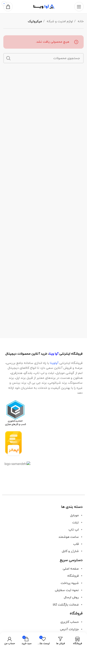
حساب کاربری (69, 622)
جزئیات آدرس (69, 629)
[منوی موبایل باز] (79, 6)
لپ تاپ (73, 530)
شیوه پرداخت (70, 583)
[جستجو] (8, 58)
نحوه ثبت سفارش (67, 590)
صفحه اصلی (71, 569)
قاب (76, 544)
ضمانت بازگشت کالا (66, 605)
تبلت (75, 522)
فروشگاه (73, 576)
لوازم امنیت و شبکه (59, 21)
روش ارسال (71, 597)
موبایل (74, 515)
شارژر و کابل (70, 551)
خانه (80, 21)
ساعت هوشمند (68, 537)
